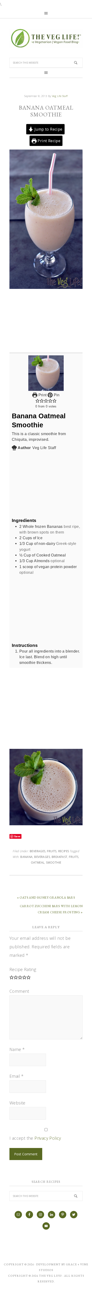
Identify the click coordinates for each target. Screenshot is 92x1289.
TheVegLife (46, 38)
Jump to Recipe (48, 129)
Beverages (38, 851)
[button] (37, 401)
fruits (73, 857)
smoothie (53, 863)
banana (26, 857)
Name (17, 1049)
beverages (42, 857)
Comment (19, 991)
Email (16, 1076)
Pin (56, 395)
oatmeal (38, 863)
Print (41, 395)
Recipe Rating (22, 969)
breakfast (59, 857)
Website (17, 1103)
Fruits (51, 851)
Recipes (63, 851)
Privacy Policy (47, 1138)
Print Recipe (48, 140)
